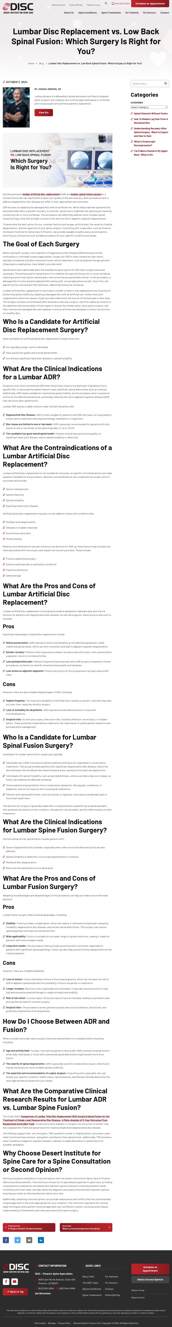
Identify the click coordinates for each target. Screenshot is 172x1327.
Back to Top (17, 1291)
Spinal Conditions (91, 1288)
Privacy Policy (64, 1323)
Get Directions (43, 1293)
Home (31, 63)
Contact (109, 1288)
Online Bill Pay (76, 5)
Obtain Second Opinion (150, 1279)
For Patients (111, 1276)
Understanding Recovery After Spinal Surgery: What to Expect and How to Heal (151, 132)
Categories (137, 102)
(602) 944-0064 (67, 1288)
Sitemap (52, 1323)
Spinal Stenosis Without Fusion (151, 113)
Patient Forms (93, 5)
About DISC (88, 1276)
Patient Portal (58, 5)
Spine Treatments (92, 1294)
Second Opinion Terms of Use (87, 1323)
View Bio (44, 112)
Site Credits (40, 1323)
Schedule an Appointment (150, 3)
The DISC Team (90, 1282)
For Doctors (111, 1282)
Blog (41, 63)
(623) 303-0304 (122, 3)
